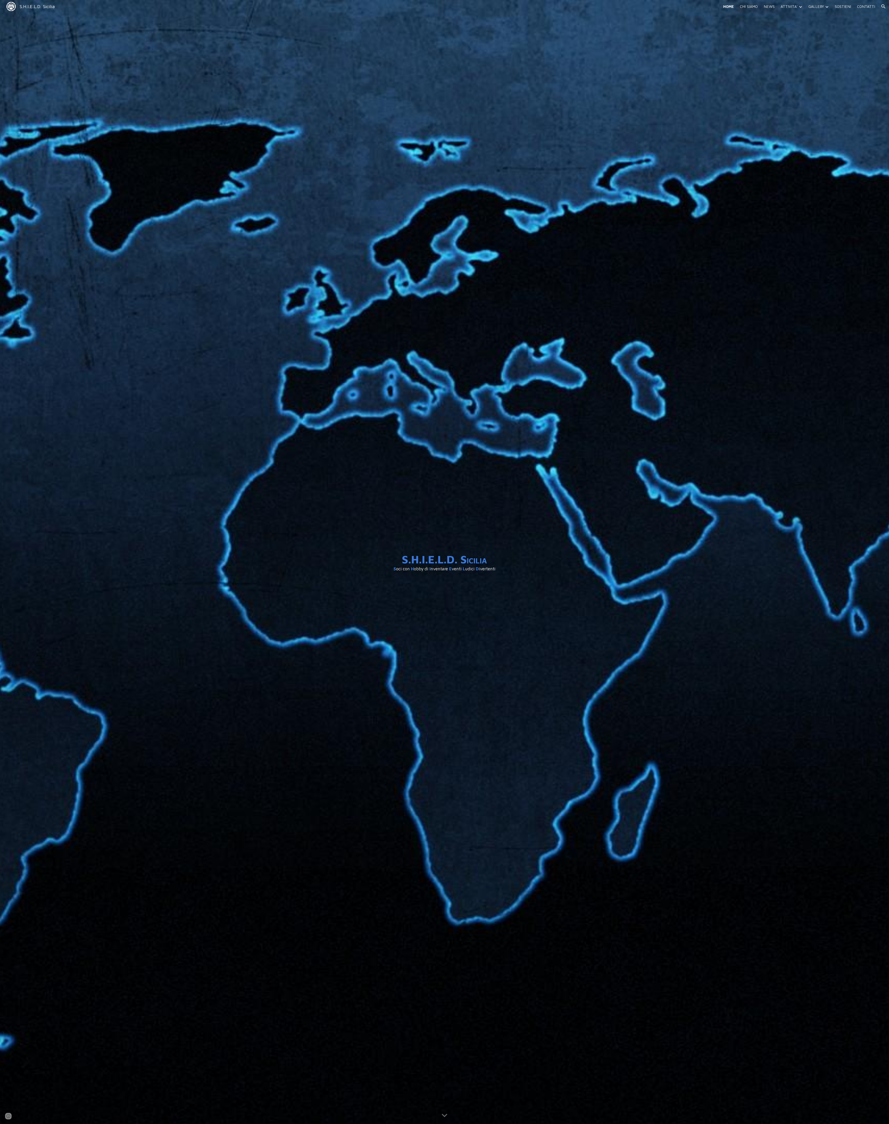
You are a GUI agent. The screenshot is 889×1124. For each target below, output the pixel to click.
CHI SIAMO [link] (749, 6)
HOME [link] (728, 6)
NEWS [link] (769, 6)
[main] (444, 562)
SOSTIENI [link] (843, 6)
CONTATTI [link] (866, 6)
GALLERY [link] (816, 6)
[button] (883, 6)
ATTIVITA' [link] (789, 6)
